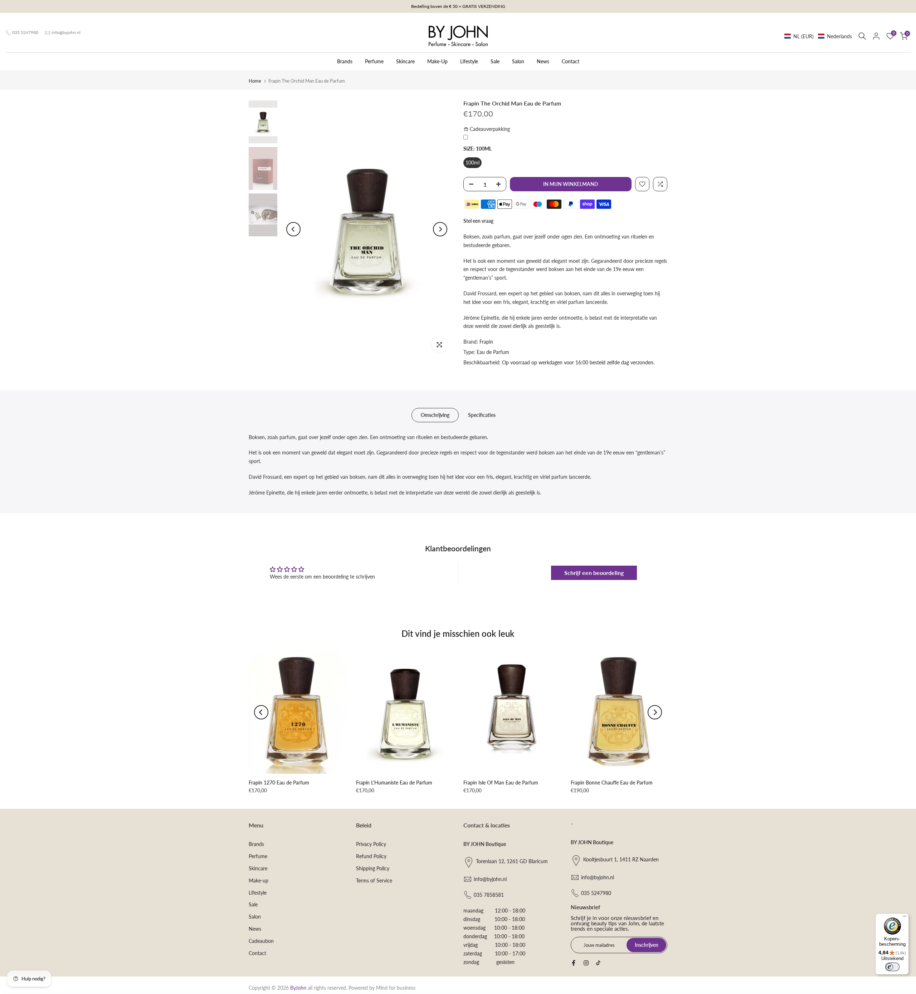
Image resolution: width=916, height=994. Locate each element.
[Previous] (293, 229)
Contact (570, 61)
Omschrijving (435, 415)
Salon (518, 61)
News (543, 61)
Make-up (258, 880)
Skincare (405, 61)
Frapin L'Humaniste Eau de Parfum (394, 782)
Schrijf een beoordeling (594, 572)
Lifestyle (469, 61)
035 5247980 (25, 32)
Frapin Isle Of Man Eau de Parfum (500, 782)
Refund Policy (371, 856)
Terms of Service (374, 880)
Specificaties (482, 415)
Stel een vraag (478, 221)
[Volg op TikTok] (598, 963)
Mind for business (395, 988)
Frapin (486, 342)
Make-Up (437, 61)
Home (255, 81)
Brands (344, 61)
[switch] (892, 967)
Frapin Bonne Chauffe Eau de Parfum (612, 782)
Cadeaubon (261, 941)
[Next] (440, 229)
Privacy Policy (371, 844)
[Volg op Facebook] (573, 963)
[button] (818, 36)
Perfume (374, 61)
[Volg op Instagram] (586, 963)
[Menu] (904, 918)
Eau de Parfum (493, 352)
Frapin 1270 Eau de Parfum (279, 782)
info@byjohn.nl (66, 32)
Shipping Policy (372, 868)
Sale (495, 61)
